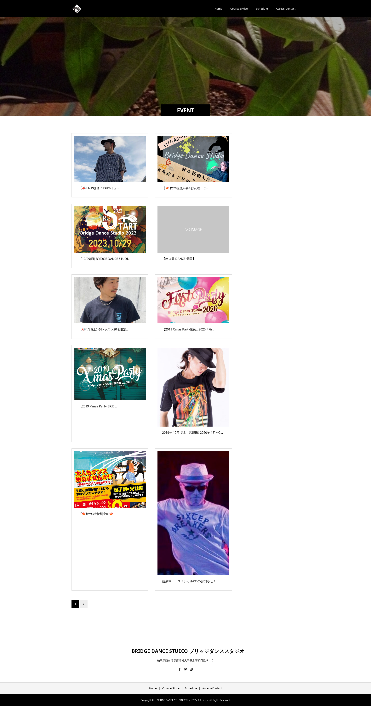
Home (218, 8)
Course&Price (239, 8)
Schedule (262, 8)
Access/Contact (285, 8)
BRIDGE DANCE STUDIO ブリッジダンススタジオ (185, 651)
